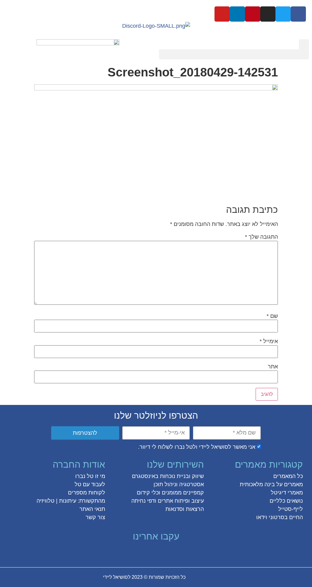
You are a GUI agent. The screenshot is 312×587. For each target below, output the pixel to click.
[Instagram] (267, 14)
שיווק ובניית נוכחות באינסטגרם (168, 476)
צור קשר (95, 517)
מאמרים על (289, 484)
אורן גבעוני (51, 577)
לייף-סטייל (290, 509)
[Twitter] (283, 14)
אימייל (269, 341)
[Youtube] (222, 14)
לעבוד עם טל (90, 484)
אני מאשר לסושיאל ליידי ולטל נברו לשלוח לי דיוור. (196, 447)
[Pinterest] (252, 14)
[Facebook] (298, 14)
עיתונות (67, 501)
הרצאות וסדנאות (184, 509)
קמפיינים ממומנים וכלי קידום (170, 493)
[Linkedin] (237, 14)
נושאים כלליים (286, 501)
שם (272, 316)
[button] (304, 44)
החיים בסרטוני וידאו (279, 517)
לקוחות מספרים (86, 493)
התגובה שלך (261, 237)
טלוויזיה (46, 501)
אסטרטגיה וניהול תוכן (179, 484)
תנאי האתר (92, 509)
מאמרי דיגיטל (287, 493)
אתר (273, 366)
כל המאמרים (288, 476)
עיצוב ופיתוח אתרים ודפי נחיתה (167, 501)
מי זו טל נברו (90, 476)
